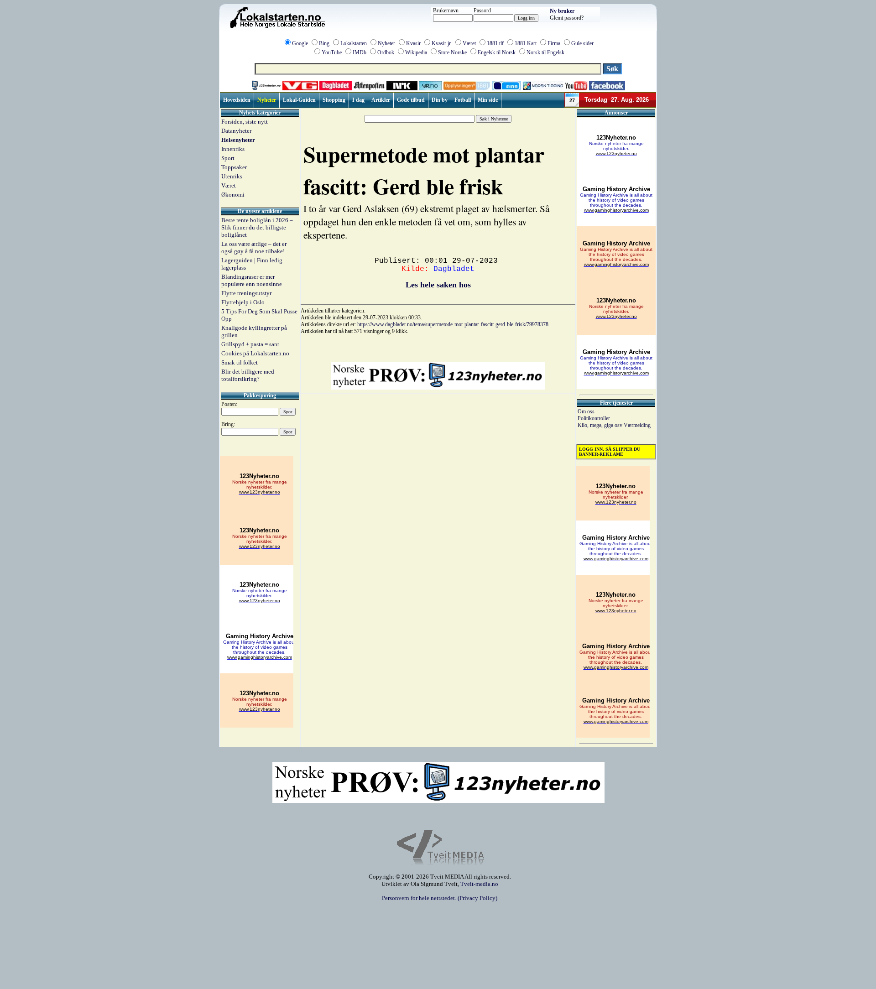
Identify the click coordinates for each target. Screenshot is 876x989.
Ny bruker (562, 11)
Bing (324, 43)
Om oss (586, 411)
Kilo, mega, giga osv (601, 425)
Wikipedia (416, 52)
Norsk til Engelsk (545, 52)
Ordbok (385, 52)
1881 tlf (495, 43)
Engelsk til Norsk (497, 52)
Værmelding (637, 425)
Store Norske (452, 52)
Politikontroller (594, 418)
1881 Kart (526, 43)
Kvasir (413, 43)
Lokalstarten (353, 43)
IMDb (359, 52)
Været (469, 43)
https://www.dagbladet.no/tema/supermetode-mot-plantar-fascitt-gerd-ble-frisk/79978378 (452, 324)
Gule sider (582, 43)
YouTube (332, 52)
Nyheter (386, 43)
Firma (554, 43)
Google (300, 43)
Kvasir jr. (442, 43)
